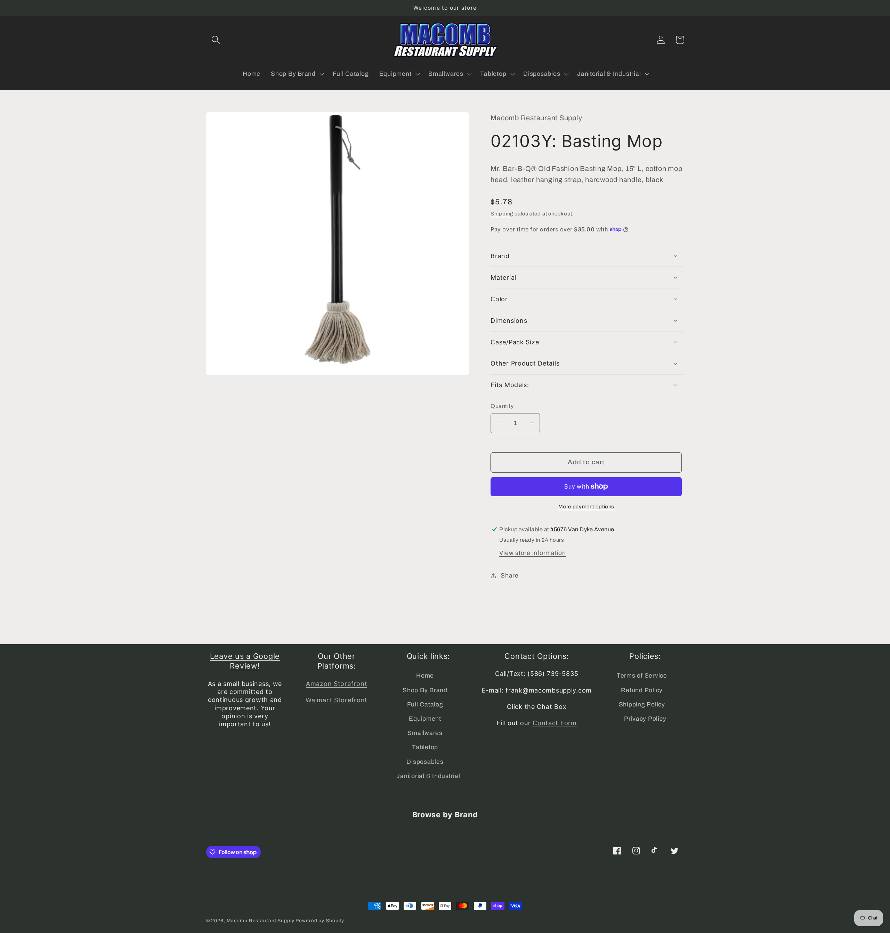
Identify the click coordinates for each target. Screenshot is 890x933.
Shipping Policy (642, 704)
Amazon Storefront (336, 683)
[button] (215, 39)
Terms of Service (642, 675)
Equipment (425, 718)
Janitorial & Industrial (428, 776)
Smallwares (425, 733)
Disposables (424, 762)
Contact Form (555, 723)
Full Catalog (425, 704)
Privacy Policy (645, 718)
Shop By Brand (425, 690)
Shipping (502, 213)
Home (425, 675)
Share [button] (510, 575)
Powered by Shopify (320, 920)
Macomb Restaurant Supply (260, 920)
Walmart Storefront (336, 700)
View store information (532, 552)
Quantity (502, 406)
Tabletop (425, 747)
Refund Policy (642, 690)
